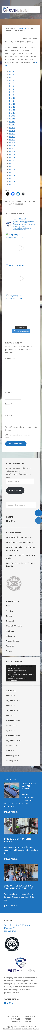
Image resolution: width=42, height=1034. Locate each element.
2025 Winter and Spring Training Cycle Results (18, 887)
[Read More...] (11, 812)
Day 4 (11, 80)
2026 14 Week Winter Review (18, 537)
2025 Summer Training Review (20, 542)
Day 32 (12, 163)
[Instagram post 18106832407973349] (21, 248)
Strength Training (14, 626)
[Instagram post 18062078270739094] (21, 309)
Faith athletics (15, 9)
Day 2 (11, 74)
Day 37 (12, 178)
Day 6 (11, 86)
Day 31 (12, 160)
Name (8, 392)
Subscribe (15, 490)
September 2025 (13, 700)
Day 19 (12, 125)
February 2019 (12, 755)
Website (8, 415)
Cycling (9, 611)
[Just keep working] (21, 278)
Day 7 (11, 89)
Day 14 (12, 110)
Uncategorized (12, 641)
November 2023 (13, 720)
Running (10, 621)
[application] (21, 673)
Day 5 (11, 83)
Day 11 (12, 101)
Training (10, 631)
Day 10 (12, 98)
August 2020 (11, 745)
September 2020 (13, 740)
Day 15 (12, 113)
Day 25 (12, 142)
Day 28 (12, 151)
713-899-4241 (10, 931)
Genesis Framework (12, 1029)
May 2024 (10, 715)
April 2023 (10, 730)
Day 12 (12, 104)
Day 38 (12, 181)
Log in (36, 1029)
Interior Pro (28, 1026)
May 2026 (10, 695)
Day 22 (12, 133)
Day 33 (12, 166)
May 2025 (10, 705)
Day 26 (12, 145)
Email (8, 404)
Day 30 (12, 157)
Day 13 (12, 107)
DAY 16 (12, 116)
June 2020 (10, 750)
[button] (36, 8)
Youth (9, 651)
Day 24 (12, 139)
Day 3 (11, 77)
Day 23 (12, 137)
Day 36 (12, 175)
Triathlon (10, 636)
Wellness (33, 38)
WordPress (27, 1029)
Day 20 (12, 128)
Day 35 (12, 172)
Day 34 (12, 169)
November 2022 (13, 735)
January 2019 (12, 760)
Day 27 (12, 148)
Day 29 (12, 154)
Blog (25, 38)
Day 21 (12, 131)
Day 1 (11, 71)
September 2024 (13, 710)
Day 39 (12, 184)
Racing (9, 616)
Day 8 (11, 92)
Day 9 (11, 95)
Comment (10, 358)
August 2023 (11, 725)
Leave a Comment (15, 204)
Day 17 (12, 119)
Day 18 (12, 122)
